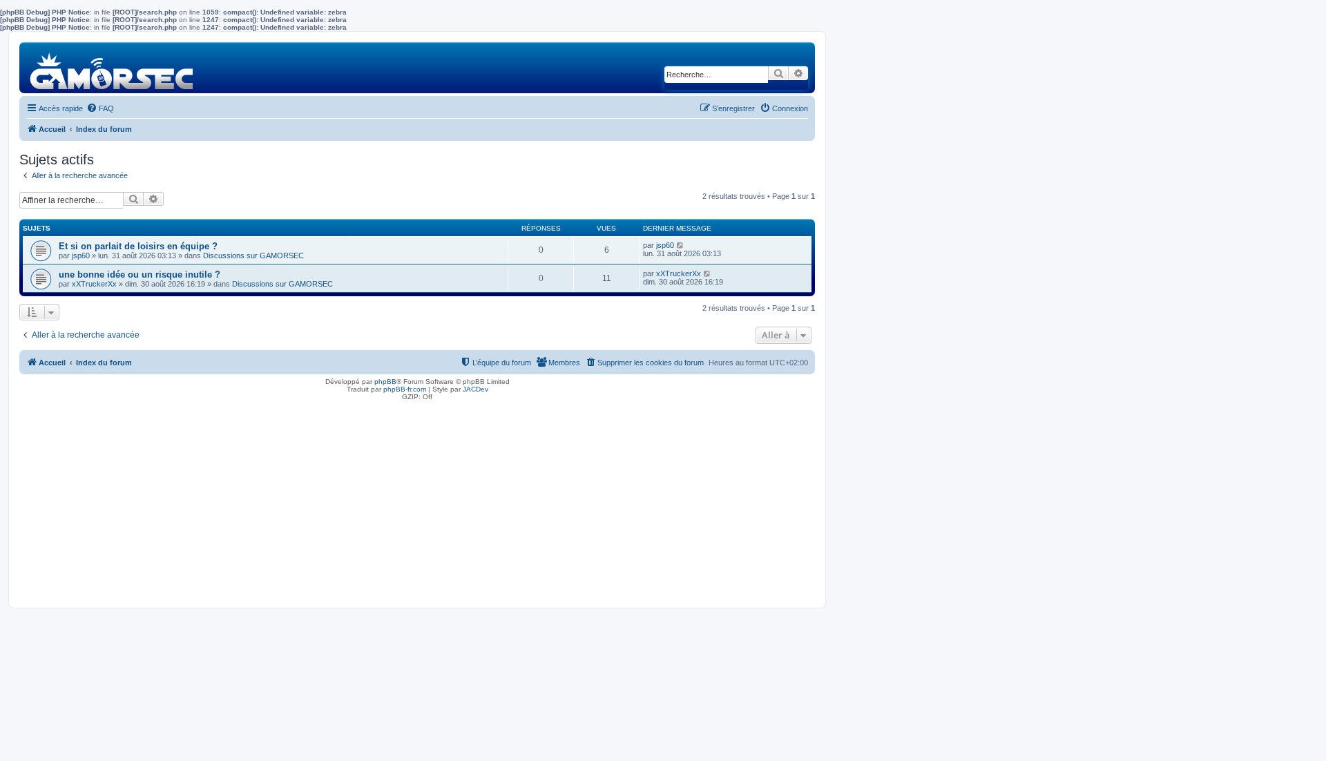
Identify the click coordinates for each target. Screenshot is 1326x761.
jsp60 (81, 255)
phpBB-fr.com (404, 389)
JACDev (475, 389)
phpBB (385, 381)
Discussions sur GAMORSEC (253, 255)
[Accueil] (112, 67)
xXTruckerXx (94, 284)
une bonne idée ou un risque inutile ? (139, 274)
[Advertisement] (417, 500)
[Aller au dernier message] (680, 245)
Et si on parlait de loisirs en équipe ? (138, 246)
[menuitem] (100, 108)
